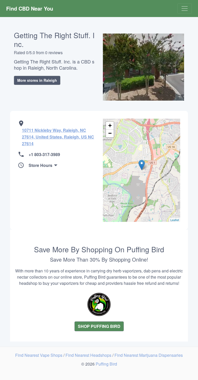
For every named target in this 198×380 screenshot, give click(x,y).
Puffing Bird (106, 364)
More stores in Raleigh (37, 80)
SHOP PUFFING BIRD (99, 326)
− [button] (110, 133)
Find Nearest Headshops (88, 355)
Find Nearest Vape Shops (39, 355)
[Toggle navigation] (184, 8)
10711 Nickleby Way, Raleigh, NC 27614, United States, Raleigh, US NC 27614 (58, 137)
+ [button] (110, 125)
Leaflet (174, 220)
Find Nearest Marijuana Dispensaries (148, 355)
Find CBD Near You (29, 8)
